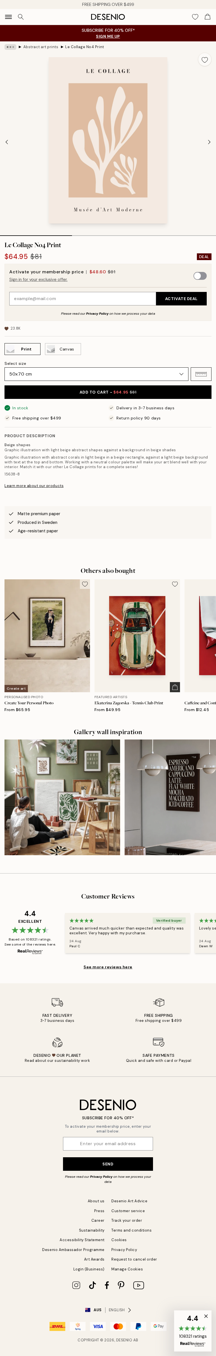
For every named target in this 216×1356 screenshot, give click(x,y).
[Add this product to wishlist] (205, 59)
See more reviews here (108, 966)
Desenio (124, 1340)
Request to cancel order (134, 1259)
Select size (15, 363)
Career (98, 1220)
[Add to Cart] (175, 687)
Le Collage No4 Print (84, 46)
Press (99, 1210)
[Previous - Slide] (6, 141)
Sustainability (92, 1230)
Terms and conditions (131, 1230)
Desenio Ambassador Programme (73, 1249)
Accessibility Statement (82, 1239)
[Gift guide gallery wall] (62, 797)
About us (96, 1201)
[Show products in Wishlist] (195, 17)
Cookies (119, 1239)
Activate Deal (181, 298)
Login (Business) (89, 1269)
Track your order (126, 1220)
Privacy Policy (97, 313)
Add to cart (108, 392)
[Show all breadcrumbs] (10, 47)
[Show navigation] (8, 17)
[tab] (36, 233)
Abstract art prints (40, 46)
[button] (201, 374)
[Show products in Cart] (207, 17)
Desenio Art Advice (129, 1201)
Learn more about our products (34, 485)
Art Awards (94, 1259)
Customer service (128, 1210)
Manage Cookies (127, 1269)
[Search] (21, 17)
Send (107, 1164)
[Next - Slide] (209, 141)
